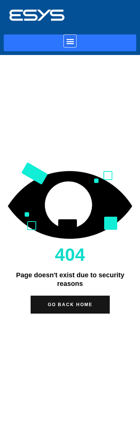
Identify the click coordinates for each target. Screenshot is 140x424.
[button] (70, 41)
